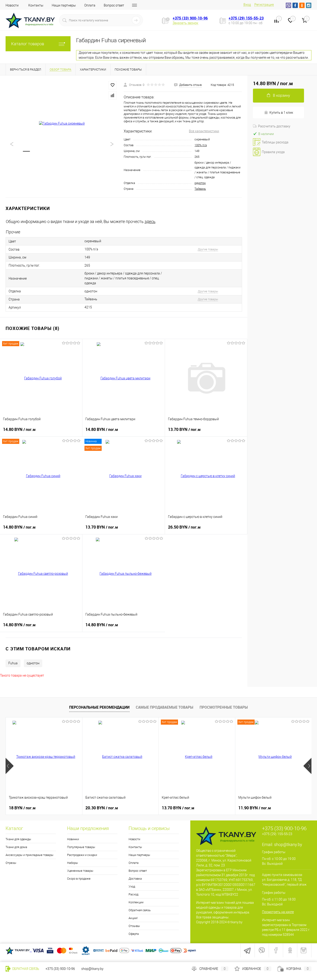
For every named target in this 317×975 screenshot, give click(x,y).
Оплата (89, 5)
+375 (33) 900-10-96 (190, 18)
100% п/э (200, 145)
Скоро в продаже (79, 878)
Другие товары (208, 249)
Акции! (133, 918)
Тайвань (200, 188)
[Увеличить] (61, 123)
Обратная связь (140, 910)
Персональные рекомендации (99, 707)
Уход (132, 886)
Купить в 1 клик (281, 112)
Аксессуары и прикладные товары (29, 855)
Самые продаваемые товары (164, 707)
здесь (150, 221)
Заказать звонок (185, 23)
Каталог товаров (27, 43)
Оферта (134, 934)
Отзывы (134, 926)
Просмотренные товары (224, 707)
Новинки (73, 839)
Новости (12, 5)
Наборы (72, 863)
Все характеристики (204, 131)
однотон (200, 183)
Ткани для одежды (18, 839)
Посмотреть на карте (278, 912)
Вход (247, 4)
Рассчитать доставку (274, 126)
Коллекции (136, 902)
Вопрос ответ (114, 5)
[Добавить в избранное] (112, 85)
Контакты (35, 5)
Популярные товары (81, 847)
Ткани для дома (16, 847)
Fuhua (13, 663)
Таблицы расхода (275, 142)
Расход (133, 894)
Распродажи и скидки (82, 855)
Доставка (135, 878)
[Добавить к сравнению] (112, 95)
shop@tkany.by (288, 844)
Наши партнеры (64, 5)
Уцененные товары (80, 870)
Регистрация (264, 4)
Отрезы (11, 863)
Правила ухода (273, 152)
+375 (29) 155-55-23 (246, 18)
